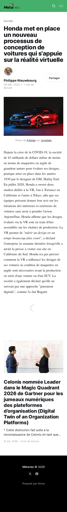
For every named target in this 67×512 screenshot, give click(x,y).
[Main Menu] (61, 6)
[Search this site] (54, 6)
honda (8, 21)
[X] (30, 473)
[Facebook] (36, 473)
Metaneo (28, 467)
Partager (54, 78)
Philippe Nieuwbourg (20, 80)
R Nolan (31, 140)
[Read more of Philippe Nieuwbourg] (8, 71)
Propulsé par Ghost (33, 483)
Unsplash (46, 140)
